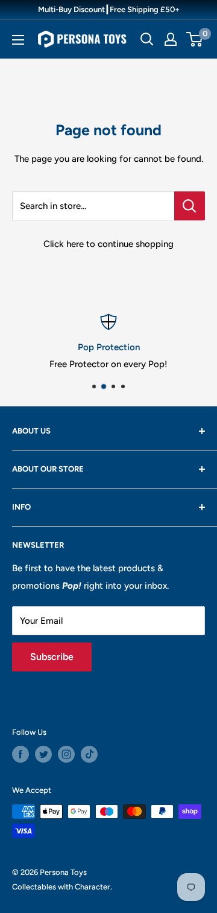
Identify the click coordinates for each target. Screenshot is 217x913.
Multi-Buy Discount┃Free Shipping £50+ (109, 9)
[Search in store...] (189, 205)
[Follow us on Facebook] (20, 754)
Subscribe (52, 656)
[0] (195, 39)
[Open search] (147, 39)
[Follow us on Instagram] (66, 754)
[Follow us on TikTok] (89, 754)
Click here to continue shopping (108, 244)
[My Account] (171, 39)
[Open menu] (18, 40)
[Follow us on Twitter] (43, 754)
